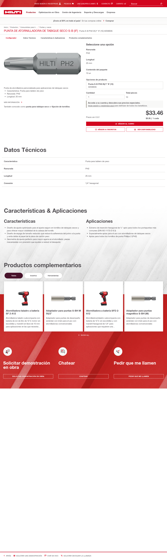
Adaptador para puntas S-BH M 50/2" (63, 312)
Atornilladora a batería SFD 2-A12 (102, 312)
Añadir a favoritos (107, 129)
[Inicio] (13, 12)
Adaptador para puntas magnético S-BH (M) (139, 312)
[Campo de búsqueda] (161, 3)
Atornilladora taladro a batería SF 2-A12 (22, 312)
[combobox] (146, 3)
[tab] (11, 38)
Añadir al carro (126, 124)
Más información (11, 102)
